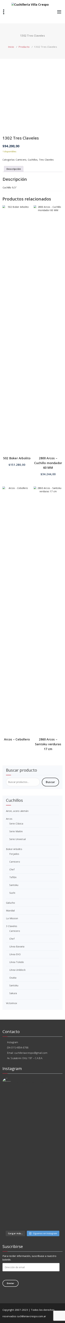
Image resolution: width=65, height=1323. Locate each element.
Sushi (12, 892)
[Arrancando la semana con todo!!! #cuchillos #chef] (32, 1103)
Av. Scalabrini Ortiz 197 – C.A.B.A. (24, 1058)
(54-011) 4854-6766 (17, 1047)
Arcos (9, 818)
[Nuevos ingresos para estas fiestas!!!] (32, 1183)
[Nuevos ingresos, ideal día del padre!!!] (32, 1203)
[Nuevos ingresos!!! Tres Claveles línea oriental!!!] (32, 1143)
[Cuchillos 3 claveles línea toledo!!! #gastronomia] (32, 1120)
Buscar (50, 782)
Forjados (14, 853)
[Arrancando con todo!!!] (32, 1148)
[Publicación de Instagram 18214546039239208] (32, 1226)
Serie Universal (17, 839)
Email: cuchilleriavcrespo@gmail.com (26, 1052)
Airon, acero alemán (17, 811)
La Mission (12, 918)
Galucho (10, 902)
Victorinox (11, 1003)
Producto (24, 46)
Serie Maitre (16, 831)
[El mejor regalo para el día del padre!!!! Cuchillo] (32, 1112)
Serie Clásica (16, 823)
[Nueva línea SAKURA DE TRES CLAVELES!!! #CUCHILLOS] (32, 1136)
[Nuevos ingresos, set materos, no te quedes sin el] (32, 1219)
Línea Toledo (16, 962)
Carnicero (21, 159)
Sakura (13, 993)
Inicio (11, 46)
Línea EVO (15, 954)
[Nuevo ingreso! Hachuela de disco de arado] (32, 1208)
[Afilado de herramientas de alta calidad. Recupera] (32, 1163)
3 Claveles (11, 926)
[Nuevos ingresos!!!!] (32, 1193)
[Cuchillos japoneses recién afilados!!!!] (32, 1213)
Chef (11, 869)
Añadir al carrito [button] (17, 275)
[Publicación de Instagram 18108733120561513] (32, 1097)
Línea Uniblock (17, 969)
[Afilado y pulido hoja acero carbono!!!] (32, 1092)
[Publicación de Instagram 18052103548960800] (32, 1178)
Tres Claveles (46, 159)
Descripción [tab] (13, 168)
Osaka (12, 977)
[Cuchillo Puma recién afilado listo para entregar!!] (32, 1188)
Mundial (10, 910)
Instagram (12, 1042)
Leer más (17, 555)
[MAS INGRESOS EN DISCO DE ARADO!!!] (32, 1198)
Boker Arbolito (14, 849)
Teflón (12, 877)
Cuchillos (33, 159)
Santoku (13, 885)
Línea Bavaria (16, 946)
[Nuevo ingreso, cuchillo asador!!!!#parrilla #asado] (32, 1128)
